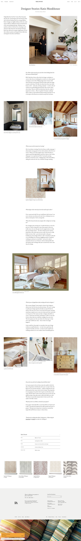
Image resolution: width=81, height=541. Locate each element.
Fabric (2, 1)
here (65, 502)
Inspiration (11, 1)
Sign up (22, 535)
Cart (79, 1)
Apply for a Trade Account (29, 497)
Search (68, 1)
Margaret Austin (43, 125)
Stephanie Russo (18, 131)
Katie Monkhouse (9, 131)
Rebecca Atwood (9, 367)
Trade (72, 1)
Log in (75, 1)
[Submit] (60, 496)
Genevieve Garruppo (18, 367)
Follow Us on (51, 508)
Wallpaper (6, 1)
